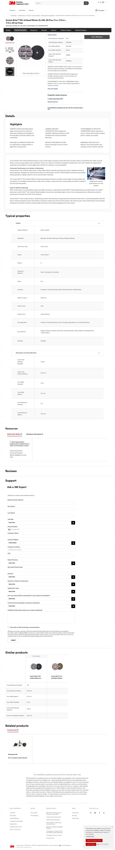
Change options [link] (52, 34)
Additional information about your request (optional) (25, 610)
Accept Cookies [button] (91, 844)
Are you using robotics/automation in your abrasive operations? (29, 595)
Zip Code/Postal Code (15, 567)
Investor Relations (14, 818)
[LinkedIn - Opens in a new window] (90, 813)
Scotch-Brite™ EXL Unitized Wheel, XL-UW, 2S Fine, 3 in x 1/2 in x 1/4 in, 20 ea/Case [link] (35, 677)
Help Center (75, 812)
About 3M (12, 812)
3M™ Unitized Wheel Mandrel (17, 758)
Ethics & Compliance (15, 829)
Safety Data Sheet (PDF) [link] (56, 99)
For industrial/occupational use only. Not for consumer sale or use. (65, 108)
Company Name (13, 533)
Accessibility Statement (42, 845)
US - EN (100, 2)
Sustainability (13, 824)
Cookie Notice (90, 836)
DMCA (34, 845)
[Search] (86, 3)
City (9, 553)
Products (12, 10)
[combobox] (10, 529)
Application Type (13, 588)
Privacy (22, 845)
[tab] (14, 434)
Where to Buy (75, 818)
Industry (10, 574)
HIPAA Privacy (28, 845)
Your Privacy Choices (54, 845)
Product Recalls (50, 838)
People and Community (16, 826)
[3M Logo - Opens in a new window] (19, 3)
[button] (103, 844)
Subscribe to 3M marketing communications (25, 627)
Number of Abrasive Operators (18, 581)
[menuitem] (8, 30)
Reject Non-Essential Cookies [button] (94, 840)
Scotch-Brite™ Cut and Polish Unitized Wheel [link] (56, 677)
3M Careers (13, 815)
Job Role (10, 519)
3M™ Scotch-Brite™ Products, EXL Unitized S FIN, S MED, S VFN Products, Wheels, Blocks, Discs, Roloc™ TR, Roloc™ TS (19, 443)
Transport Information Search (53, 817)
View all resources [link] (53, 101)
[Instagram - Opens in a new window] (103, 813)
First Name (11, 506)
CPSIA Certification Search (53, 819)
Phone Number (13, 526)
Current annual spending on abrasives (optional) (24, 603)
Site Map (74, 815)
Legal (17, 845)
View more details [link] (53, 88)
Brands (31, 10)
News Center (34, 812)
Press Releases (34, 815)
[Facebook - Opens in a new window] (99, 813)
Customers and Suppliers (16, 821)
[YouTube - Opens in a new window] (95, 813)
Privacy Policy (24, 633)
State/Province (13, 560)
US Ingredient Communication (54, 835)
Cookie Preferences (66, 845)
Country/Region (13, 539)
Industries (22, 10)
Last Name (11, 513)
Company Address (14, 547)
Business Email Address (15, 500)
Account (101, 10)
